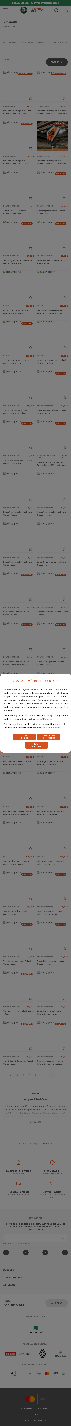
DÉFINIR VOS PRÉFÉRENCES (48, 736)
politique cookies (51, 727)
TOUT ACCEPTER (36, 745)
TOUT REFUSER (24, 736)
